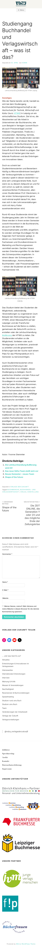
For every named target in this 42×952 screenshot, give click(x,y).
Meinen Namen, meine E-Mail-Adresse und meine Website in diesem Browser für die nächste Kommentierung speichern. (20, 609)
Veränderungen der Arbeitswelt (14, 712)
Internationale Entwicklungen (13, 674)
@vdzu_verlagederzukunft (16, 731)
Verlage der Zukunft (19, 487)
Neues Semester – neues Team (19, 474)
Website (5, 598)
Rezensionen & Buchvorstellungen (15, 693)
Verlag (23, 492)
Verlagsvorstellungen (10, 719)
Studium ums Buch (9, 704)
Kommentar (7, 554)
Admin (24, 63)
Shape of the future (14, 477)
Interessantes (7, 670)
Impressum (7, 769)
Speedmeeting (8, 697)
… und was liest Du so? (11, 656)
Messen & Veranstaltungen (12, 685)
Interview (5, 678)
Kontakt (5, 761)
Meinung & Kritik (8, 681)
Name (5, 582)
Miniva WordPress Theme (25, 944)
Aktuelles (5, 660)
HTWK (17, 113)
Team (4, 708)
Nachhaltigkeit (8, 689)
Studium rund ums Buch (11, 700)
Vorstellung (33, 492)
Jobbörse (6, 750)
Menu (22, 10)
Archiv (5, 757)
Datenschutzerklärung (12, 765)
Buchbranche (13, 489)
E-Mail (5, 590)
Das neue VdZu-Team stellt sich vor (21, 471)
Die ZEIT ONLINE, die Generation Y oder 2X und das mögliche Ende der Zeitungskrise (32, 513)
